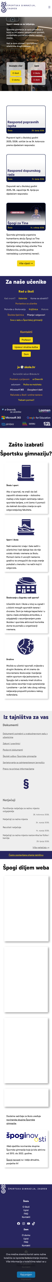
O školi (15, 73)
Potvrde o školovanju (15, 309)
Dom (26, 354)
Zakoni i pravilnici (11, 743)
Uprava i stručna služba (26, 347)
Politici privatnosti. (26, 1265)
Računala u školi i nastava (26, 394)
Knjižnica (33, 309)
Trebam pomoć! (26, 400)
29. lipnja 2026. (38, 130)
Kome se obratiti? (39, 298)
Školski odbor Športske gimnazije (19, 756)
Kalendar (23, 298)
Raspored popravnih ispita (23, 124)
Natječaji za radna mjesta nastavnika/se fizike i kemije (26, 836)
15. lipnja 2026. (38, 179)
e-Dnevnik (38, 379)
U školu (36, 73)
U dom (36, 80)
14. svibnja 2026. (38, 227)
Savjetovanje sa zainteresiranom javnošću (24, 762)
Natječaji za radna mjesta (15, 819)
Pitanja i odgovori (36, 314)
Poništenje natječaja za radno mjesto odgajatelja (21, 809)
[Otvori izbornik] (49, 7)
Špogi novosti (13, 1159)
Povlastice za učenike (26, 303)
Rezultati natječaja (12, 827)
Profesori (26, 339)
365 (17, 389)
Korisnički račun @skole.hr (26, 374)
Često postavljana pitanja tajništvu (26, 855)
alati (35, 389)
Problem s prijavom (19, 379)
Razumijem (26, 1274)
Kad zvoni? (9, 298)
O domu (16, 80)
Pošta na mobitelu (32, 384)
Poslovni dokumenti (13, 749)
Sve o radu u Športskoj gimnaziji (26, 320)
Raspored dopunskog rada (23, 172)
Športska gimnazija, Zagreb (27, 1189)
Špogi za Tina (17, 223)
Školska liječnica (15, 314)
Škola (10, 130)
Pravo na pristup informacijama (18, 768)
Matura (44, 309)
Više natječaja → (41, 847)
